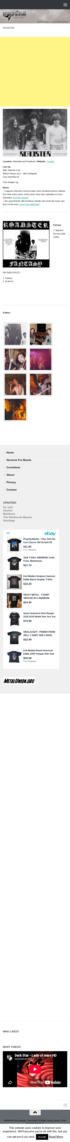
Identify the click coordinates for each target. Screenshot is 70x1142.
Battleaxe (9, 513)
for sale (8, 507)
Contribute (13, 467)
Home (10, 452)
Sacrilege (9, 520)
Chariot (8, 510)
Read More (56, 1136)
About (10, 474)
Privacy (11, 482)
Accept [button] (42, 1136)
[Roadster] (15, 334)
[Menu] (65, 4)
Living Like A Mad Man (29, 204)
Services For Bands (19, 459)
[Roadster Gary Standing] (15, 409)
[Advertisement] (35, 71)
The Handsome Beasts (17, 517)
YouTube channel (20, 198)
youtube (50, 161)
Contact (12, 489)
